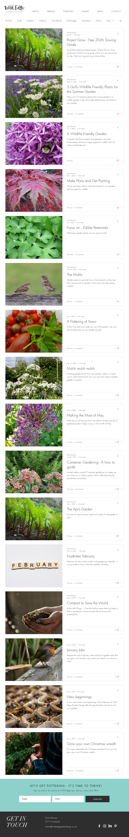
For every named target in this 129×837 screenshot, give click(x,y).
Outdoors (43, 20)
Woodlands (57, 20)
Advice (98, 20)
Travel (19, 20)
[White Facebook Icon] (99, 826)
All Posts (8, 20)
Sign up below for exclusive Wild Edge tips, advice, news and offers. (66, 790)
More (108, 20)
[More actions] (118, 33)
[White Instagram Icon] (105, 826)
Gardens (30, 20)
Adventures (86, 20)
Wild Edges (72, 20)
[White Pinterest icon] (116, 826)
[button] (68, 11)
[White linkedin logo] (110, 826)
